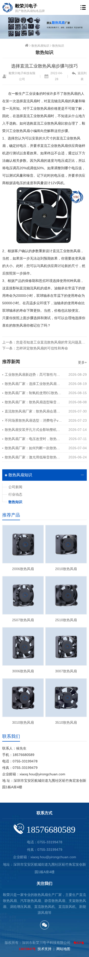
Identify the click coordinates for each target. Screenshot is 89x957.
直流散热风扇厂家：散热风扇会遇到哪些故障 (33, 411)
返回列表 (82, 76)
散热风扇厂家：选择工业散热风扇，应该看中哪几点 (33, 384)
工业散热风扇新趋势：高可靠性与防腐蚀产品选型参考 (33, 374)
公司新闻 (15, 487)
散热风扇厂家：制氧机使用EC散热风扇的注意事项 (33, 393)
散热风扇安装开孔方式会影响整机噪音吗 (33, 430)
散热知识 (58, 45)
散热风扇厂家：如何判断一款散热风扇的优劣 (33, 448)
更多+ (82, 362)
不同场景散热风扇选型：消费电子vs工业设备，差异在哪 (33, 420)
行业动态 (15, 494)
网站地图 (63, 949)
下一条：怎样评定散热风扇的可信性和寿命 (35, 348)
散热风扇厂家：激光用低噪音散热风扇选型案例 (33, 457)
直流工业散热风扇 (54, 146)
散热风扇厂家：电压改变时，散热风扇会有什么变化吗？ (33, 439)
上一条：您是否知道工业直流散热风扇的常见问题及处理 (44, 342)
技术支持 (44, 949)
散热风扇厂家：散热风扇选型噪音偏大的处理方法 (33, 402)
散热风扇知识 (40, 45)
